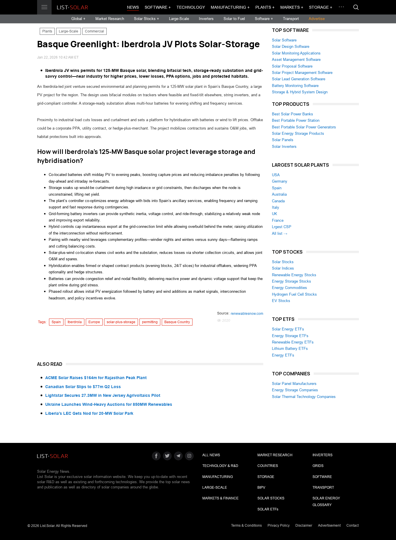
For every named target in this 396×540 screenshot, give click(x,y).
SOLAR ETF (267, 509)
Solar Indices (283, 268)
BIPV (261, 488)
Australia (279, 194)
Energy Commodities (289, 288)
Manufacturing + (230, 7)
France (278, 220)
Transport (291, 19)
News (133, 7)
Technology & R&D (220, 466)
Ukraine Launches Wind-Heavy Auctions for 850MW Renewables (108, 404)
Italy (275, 207)
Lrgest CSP (281, 227)
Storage (265, 477)
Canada (278, 201)
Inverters (206, 19)
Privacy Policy (279, 525)
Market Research (109, 19)
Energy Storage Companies (295, 390)
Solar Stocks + (146, 19)
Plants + (265, 7)
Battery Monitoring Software (295, 85)
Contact (352, 525)
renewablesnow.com (247, 314)
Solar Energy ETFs (288, 329)
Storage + (320, 7)
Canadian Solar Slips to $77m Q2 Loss (83, 386)
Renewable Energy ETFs (293, 342)
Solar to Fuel (234, 19)
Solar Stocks (283, 262)
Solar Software (284, 40)
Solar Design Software (290, 46)
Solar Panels (282, 140)
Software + (158, 7)
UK (274, 214)
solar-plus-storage (121, 322)
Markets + (291, 7)
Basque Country (177, 322)
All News (211, 455)
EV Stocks (281, 301)
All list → (279, 233)
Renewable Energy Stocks (294, 275)
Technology (191, 7)
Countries (267, 466)
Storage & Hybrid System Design (300, 92)
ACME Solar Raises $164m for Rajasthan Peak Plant (96, 377)
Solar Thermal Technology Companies (304, 396)
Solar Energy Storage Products (298, 133)
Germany (279, 181)
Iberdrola (75, 322)
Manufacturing (217, 477)
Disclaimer (303, 525)
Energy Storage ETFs (290, 336)
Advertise (317, 19)
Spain (56, 322)
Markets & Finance (220, 498)
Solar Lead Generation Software (298, 79)
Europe (94, 322)
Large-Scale (179, 19)
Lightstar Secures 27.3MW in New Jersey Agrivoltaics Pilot (102, 395)
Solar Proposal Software (292, 66)
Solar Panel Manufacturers (294, 383)
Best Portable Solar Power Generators (304, 127)
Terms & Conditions (246, 525)
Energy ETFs (283, 355)
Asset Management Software (296, 59)
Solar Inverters (284, 146)
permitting (150, 322)
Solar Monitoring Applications (296, 53)
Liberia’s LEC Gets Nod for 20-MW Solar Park (89, 413)
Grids (318, 466)
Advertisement (329, 525)
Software (322, 477)
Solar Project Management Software (302, 72)
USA (276, 175)
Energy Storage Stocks (291, 281)
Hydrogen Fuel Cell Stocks (294, 294)
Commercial (94, 31)
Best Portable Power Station (295, 120)
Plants (47, 31)
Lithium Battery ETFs (290, 348)
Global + (78, 19)
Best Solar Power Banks (292, 114)
